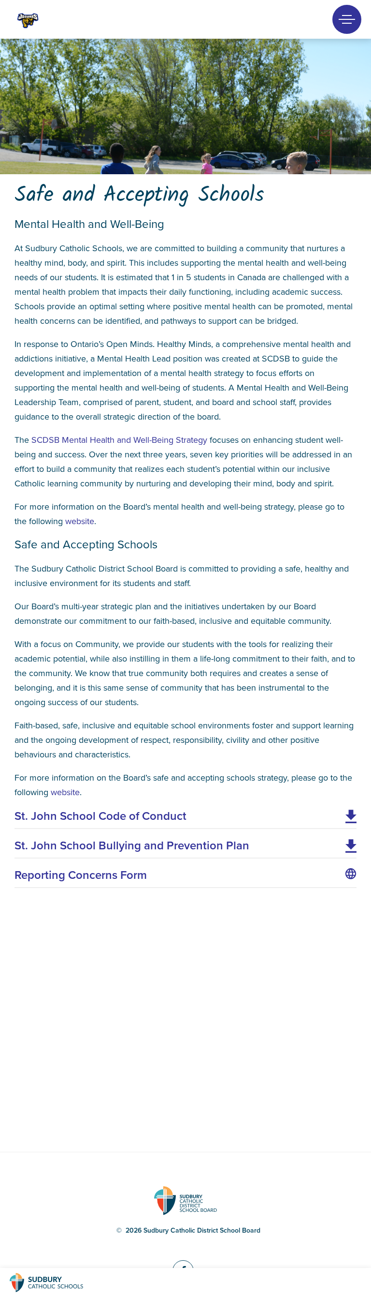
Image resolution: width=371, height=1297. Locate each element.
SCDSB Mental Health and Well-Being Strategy (119, 440)
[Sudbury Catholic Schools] (55, 1282)
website (79, 521)
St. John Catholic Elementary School (44, 19)
